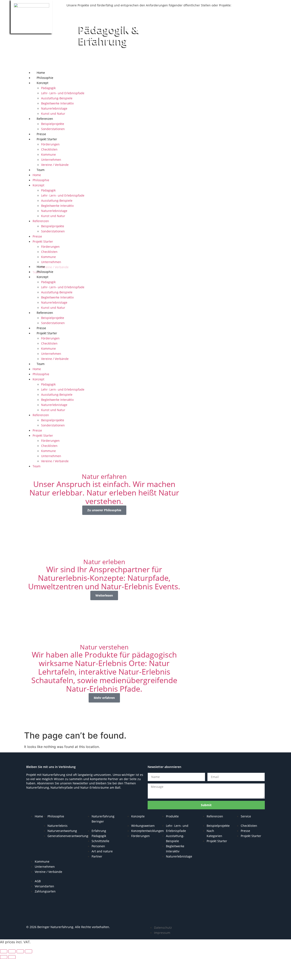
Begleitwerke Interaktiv (57, 103)
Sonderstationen (53, 129)
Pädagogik (48, 88)
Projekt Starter (47, 139)
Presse (41, 134)
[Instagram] (46, 916)
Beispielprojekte (52, 124)
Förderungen (50, 144)
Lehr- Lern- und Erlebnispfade (62, 93)
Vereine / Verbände (55, 165)
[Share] (20, 951)
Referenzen (45, 119)
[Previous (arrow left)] (3, 957)
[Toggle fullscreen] (12, 951)
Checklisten (49, 149)
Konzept (42, 83)
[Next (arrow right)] (12, 957)
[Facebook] (33, 916)
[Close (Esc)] (28, 951)
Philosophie (45, 78)
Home (41, 73)
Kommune (48, 154)
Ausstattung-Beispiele (56, 98)
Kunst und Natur (53, 114)
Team (41, 170)
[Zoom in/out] (3, 951)
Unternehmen (51, 160)
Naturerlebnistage (54, 108)
